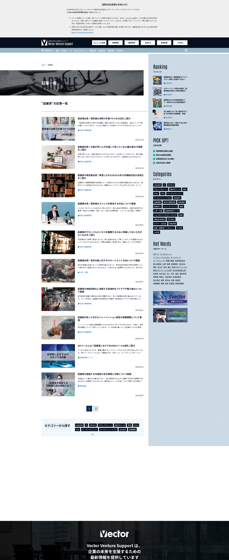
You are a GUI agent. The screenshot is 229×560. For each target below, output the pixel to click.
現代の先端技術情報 (163, 155)
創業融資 (174, 264)
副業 (181, 215)
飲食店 (171, 283)
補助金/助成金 (159, 219)
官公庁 (159, 267)
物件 (172, 273)
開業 (162, 283)
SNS (154, 254)
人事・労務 (158, 211)
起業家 (177, 280)
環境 (57, 50)
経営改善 (168, 277)
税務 (181, 206)
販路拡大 (157, 206)
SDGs (136, 425)
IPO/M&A (171, 219)
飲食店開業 (179, 283)
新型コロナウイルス (179, 267)
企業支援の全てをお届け (165, 158)
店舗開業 (132, 429)
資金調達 (111, 50)
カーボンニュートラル (108, 429)
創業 (168, 264)
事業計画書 (170, 260)
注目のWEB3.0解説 (163, 162)
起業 (172, 280)
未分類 (156, 232)
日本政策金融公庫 (179, 270)
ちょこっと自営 (99, 42)
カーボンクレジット (89, 429)
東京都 (155, 273)
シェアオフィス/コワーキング (165, 215)
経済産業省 (177, 277)
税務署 (155, 277)
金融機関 (156, 283)
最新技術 (131, 42)
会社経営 (102, 50)
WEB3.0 (148, 42)
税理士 (161, 277)
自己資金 (156, 280)
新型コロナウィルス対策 (162, 270)
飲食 (166, 283)
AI (70, 50)
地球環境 (115, 42)
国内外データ (120, 425)
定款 (165, 267)
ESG (77, 429)
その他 (179, 228)
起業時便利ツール (172, 211)
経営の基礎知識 (169, 202)
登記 (177, 273)
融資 (162, 280)
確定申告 (183, 273)
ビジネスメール (166, 254)
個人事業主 (157, 264)
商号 (154, 267)
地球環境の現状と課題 (164, 151)
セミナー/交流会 (160, 223)
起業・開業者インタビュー (164, 228)
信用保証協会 (180, 260)
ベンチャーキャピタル (161, 257)
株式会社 (162, 273)
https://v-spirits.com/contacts (82, 32)
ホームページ (176, 257)
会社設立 (120, 50)
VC (158, 254)
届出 (169, 267)
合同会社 (182, 264)
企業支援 (164, 42)
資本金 (167, 280)
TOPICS (180, 42)
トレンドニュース (170, 206)
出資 (164, 264)
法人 (168, 273)
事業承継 (172, 223)
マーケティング (159, 260)
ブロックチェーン (80, 50)
